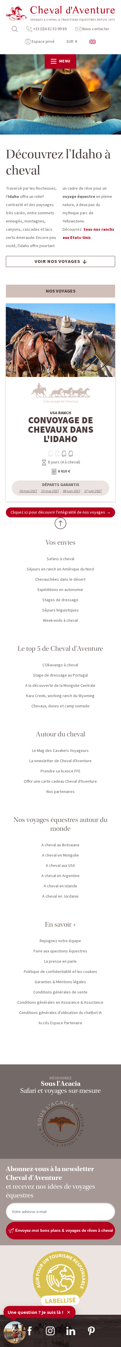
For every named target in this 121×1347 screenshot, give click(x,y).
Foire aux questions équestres (60, 951)
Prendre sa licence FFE (60, 771)
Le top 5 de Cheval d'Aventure (60, 649)
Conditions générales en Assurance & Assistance (60, 1002)
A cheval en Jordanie (60, 896)
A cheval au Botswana (60, 845)
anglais (92, 42)
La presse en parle (60, 961)
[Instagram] (50, 1331)
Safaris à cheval (60, 559)
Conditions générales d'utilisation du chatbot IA (60, 1013)
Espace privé (43, 42)
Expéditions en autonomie (60, 590)
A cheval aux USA (60, 866)
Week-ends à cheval (60, 621)
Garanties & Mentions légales (60, 982)
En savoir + (60, 924)
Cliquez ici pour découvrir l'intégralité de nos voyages (58, 512)
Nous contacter (95, 29)
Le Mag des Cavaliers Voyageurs (60, 751)
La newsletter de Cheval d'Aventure (60, 761)
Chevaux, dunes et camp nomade (60, 706)
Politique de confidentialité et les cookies (60, 972)
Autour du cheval (60, 734)
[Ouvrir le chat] (15, 1332)
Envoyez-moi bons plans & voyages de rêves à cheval (63, 1230)
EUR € (72, 42)
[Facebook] (29, 1331)
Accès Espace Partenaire (60, 1023)
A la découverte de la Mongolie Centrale (60, 686)
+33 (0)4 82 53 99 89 (49, 29)
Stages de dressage (60, 600)
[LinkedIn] (70, 1331)
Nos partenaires (60, 792)
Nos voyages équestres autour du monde (60, 824)
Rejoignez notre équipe (60, 941)
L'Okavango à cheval (60, 665)
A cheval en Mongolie (60, 855)
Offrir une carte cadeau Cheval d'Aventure (60, 781)
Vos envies (60, 542)
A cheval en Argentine (60, 876)
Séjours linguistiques (60, 610)
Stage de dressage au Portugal (60, 675)
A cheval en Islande (60, 886)
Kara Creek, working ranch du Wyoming (60, 696)
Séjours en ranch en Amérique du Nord (60, 569)
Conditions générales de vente (60, 992)
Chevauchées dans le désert (60, 579)
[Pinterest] (91, 1331)
